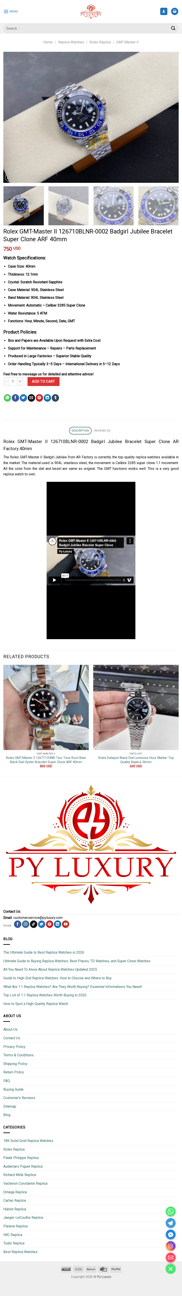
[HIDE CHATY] (171, 1269)
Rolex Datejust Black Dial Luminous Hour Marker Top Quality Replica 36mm (136, 760)
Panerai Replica (15, 1226)
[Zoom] (9, 177)
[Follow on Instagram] (25, 924)
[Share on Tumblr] (55, 398)
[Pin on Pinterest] (39, 398)
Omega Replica (15, 1192)
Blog (6, 1115)
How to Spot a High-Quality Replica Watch (35, 1004)
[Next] (170, 117)
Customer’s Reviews (19, 1098)
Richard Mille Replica (19, 1175)
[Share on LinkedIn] (47, 398)
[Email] (171, 1257)
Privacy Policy (14, 1047)
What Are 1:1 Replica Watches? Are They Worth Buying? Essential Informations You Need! (72, 987)
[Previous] (12, 117)
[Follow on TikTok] (33, 924)
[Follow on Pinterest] (49, 924)
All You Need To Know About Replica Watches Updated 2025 (50, 969)
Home (48, 42)
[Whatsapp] (171, 1211)
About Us (10, 1029)
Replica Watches (71, 42)
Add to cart (43, 381)
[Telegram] (171, 1223)
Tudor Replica (13, 1243)
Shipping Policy (15, 1064)
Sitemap (9, 1106)
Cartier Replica (14, 1200)
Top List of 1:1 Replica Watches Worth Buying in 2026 (44, 995)
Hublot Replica (14, 1209)
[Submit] (173, 28)
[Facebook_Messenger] (171, 1234)
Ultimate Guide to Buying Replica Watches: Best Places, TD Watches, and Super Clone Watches (76, 961)
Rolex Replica (100, 42)
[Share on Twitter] (23, 398)
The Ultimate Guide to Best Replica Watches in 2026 (43, 952)
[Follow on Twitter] (41, 924)
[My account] (164, 11)
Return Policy (13, 1072)
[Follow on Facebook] (17, 924)
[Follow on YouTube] (65, 924)
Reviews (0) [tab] (102, 430)
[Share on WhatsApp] (7, 398)
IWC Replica (12, 1235)
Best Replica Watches (20, 1252)
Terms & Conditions (18, 1055)
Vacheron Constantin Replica (25, 1183)
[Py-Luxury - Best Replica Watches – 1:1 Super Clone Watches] (91, 11)
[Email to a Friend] (31, 398)
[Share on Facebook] (15, 398)
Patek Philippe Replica (21, 1158)
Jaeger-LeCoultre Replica (23, 1217)
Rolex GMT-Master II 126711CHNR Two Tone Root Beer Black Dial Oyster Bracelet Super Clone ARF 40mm (46, 760)
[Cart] (174, 11)
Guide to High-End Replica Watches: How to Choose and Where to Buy (57, 978)
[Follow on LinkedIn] (57, 924)
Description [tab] (80, 430)
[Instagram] (171, 1246)
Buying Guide (13, 1089)
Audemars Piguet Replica (23, 1166)
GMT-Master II (127, 42)
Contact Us (11, 1038)
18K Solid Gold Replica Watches (28, 1141)
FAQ (6, 1081)
